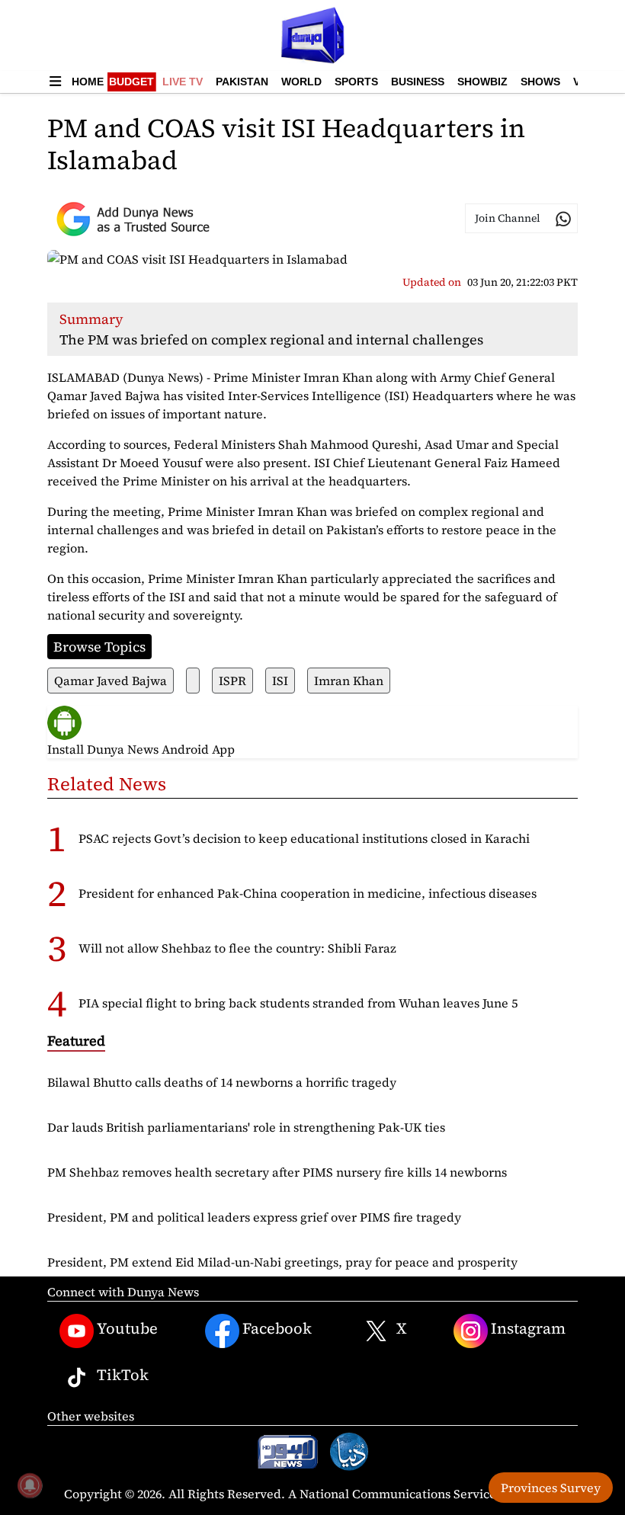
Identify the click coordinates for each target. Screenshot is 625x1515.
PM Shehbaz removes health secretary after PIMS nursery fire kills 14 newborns (277, 1172)
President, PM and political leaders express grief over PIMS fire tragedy (254, 1217)
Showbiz (482, 81)
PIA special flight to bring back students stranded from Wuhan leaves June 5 (298, 1003)
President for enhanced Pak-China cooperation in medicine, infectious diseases (308, 893)
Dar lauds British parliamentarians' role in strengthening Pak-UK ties (246, 1127)
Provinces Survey (551, 1487)
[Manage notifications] (30, 1485)
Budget (131, 81)
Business (417, 81)
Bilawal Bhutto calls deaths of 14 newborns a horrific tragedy (221, 1082)
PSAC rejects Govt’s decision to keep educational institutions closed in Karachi (304, 838)
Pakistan (242, 81)
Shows (540, 81)
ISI (280, 680)
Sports (356, 81)
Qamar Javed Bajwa (110, 680)
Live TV (182, 81)
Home (88, 81)
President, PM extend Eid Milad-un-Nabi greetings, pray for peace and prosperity (282, 1262)
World (301, 81)
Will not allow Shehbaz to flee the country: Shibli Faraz (237, 948)
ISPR (232, 680)
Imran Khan (348, 680)
